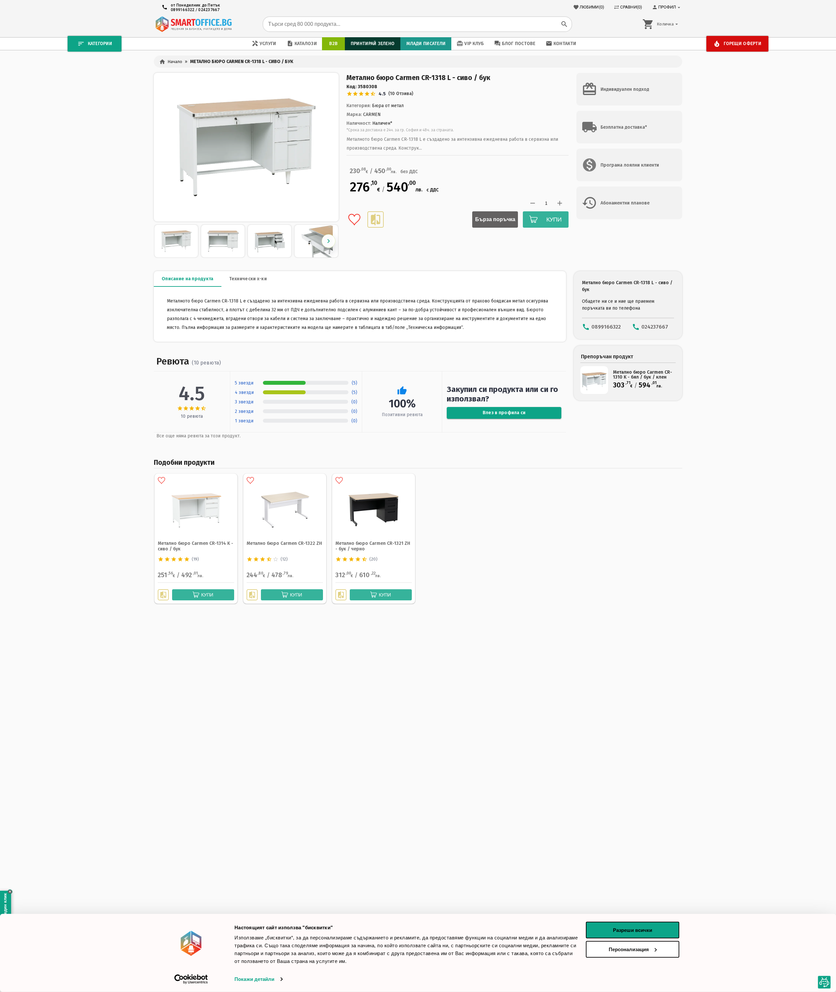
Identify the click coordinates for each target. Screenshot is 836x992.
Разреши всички (632, 930)
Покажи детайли (254, 979)
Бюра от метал (388, 105)
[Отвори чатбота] (824, 982)
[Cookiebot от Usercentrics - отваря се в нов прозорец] (191, 979)
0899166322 (183, 10)
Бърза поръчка (495, 219)
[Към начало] (193, 24)
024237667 (208, 10)
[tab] (187, 279)
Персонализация (629, 949)
